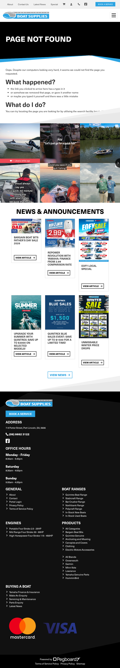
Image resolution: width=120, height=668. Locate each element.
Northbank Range (74, 505)
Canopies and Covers (76, 542)
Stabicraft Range (74, 498)
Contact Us (23, 4)
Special (54, 4)
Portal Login (15, 501)
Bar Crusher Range (75, 501)
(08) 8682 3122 (19, 434)
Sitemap (80, 663)
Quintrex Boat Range (76, 494)
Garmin (69, 564)
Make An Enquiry (18, 595)
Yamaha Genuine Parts (77, 574)
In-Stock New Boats (75, 512)
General (14, 488)
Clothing (70, 546)
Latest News (40, 4)
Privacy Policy (16, 505)
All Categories (72, 528)
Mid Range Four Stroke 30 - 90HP (26, 532)
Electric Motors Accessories (79, 549)
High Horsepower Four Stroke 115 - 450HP (31, 535)
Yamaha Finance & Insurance (24, 592)
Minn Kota (70, 567)
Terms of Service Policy (21, 508)
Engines (13, 522)
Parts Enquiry (16, 602)
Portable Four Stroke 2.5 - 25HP (25, 528)
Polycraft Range (73, 508)
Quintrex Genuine (74, 535)
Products (71, 522)
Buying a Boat (18, 586)
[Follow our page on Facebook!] (85, 4)
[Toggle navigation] (114, 15)
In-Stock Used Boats (75, 515)
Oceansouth (71, 560)
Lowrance (70, 571)
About (10, 4)
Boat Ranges (74, 488)
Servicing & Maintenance (22, 599)
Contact (13, 498)
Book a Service (20, 414)
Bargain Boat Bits (74, 532)
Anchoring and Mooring (77, 539)
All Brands (70, 557)
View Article (23, 257)
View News (58, 375)
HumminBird (72, 578)
